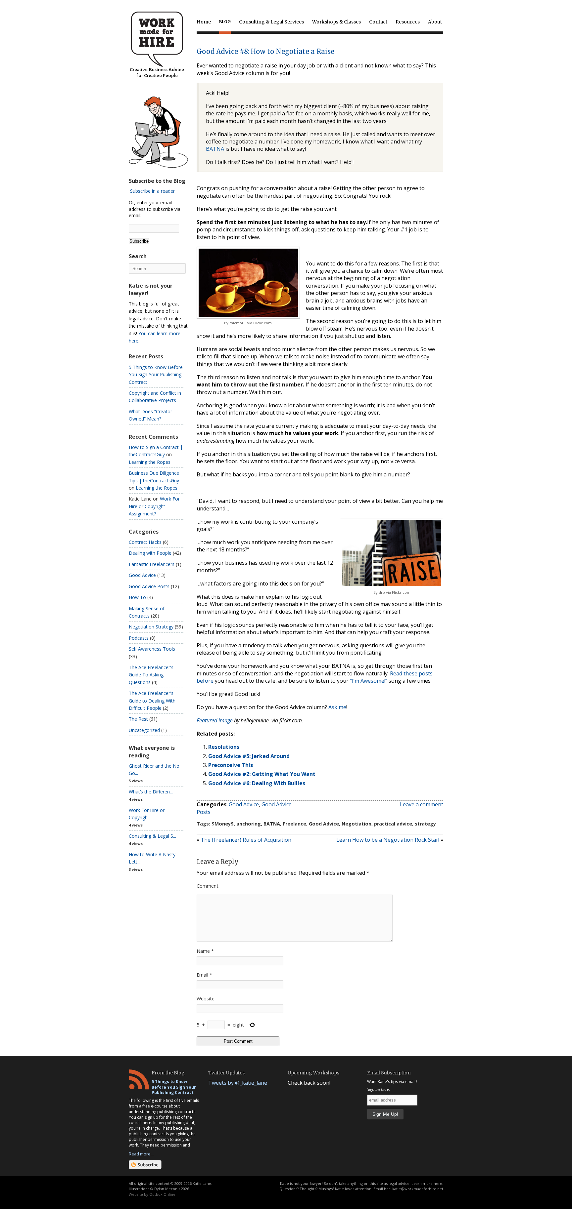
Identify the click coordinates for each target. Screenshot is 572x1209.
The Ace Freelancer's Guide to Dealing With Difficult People (152, 700)
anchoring (248, 824)
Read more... (141, 1154)
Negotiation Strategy (151, 627)
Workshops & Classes (336, 22)
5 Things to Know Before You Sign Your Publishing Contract (156, 374)
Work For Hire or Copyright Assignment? (154, 506)
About (435, 22)
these (410, 673)
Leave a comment (421, 804)
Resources (408, 22)
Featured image (215, 720)
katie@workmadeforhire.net (417, 1188)
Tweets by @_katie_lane (237, 1082)
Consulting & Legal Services (271, 22)
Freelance (294, 824)
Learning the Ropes (149, 462)
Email (204, 975)
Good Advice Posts (149, 586)
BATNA (215, 148)
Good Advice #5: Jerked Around (249, 756)
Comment (207, 886)
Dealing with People (150, 553)
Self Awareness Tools (152, 649)
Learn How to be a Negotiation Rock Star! (387, 839)
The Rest (138, 719)
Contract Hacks (145, 542)
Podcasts (139, 638)
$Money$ (223, 824)
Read (396, 673)
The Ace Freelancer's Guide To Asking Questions (151, 674)
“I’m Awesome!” (368, 680)
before (205, 680)
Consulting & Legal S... (152, 836)
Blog (225, 21)
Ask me (337, 707)
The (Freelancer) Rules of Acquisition (246, 839)
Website (206, 998)
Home (204, 22)
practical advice (393, 824)
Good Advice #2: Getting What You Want (261, 774)
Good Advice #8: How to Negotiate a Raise (265, 51)
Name (205, 951)
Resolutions (223, 746)
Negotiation (356, 824)
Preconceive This (230, 765)
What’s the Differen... (151, 791)
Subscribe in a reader (152, 191)
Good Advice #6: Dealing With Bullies (256, 783)
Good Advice (244, 804)
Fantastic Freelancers (151, 564)
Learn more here (426, 1183)
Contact (378, 22)
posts (426, 673)
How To (137, 597)
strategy (425, 824)
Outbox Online (162, 1194)
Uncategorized (144, 730)
